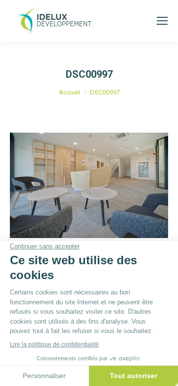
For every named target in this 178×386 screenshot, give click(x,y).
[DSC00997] (89, 185)
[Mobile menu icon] (162, 21)
